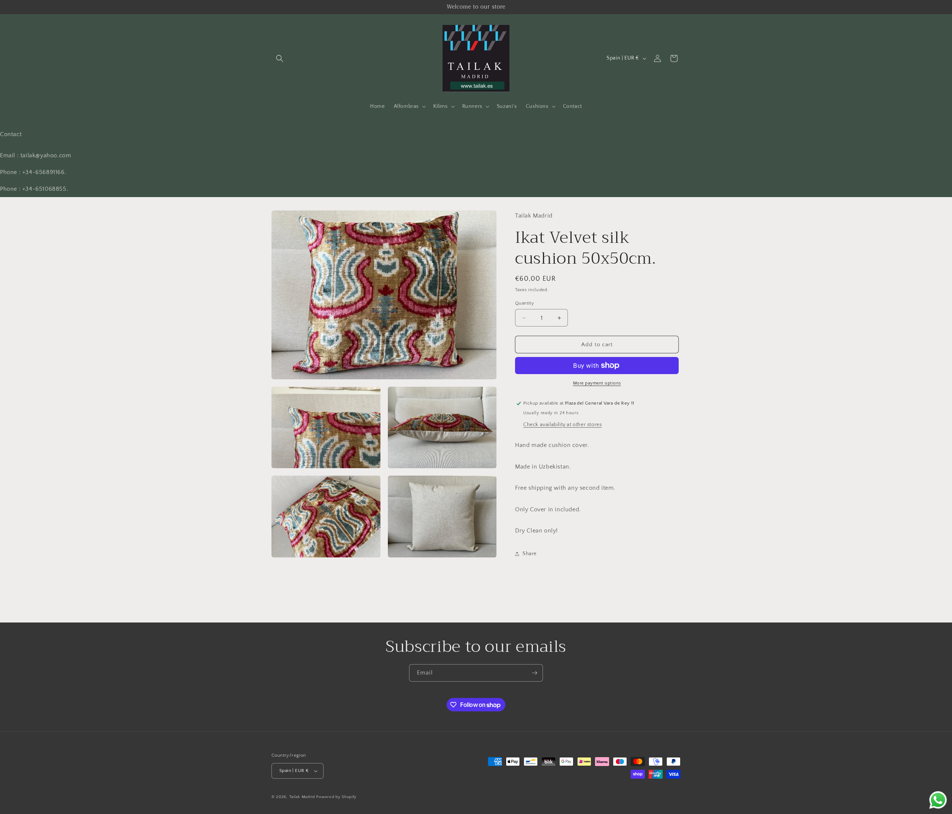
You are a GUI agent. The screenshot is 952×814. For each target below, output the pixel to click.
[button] (279, 58)
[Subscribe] (534, 673)
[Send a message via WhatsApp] (938, 800)
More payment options (597, 383)
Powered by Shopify (336, 797)
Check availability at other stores (562, 425)
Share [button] (529, 554)
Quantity (524, 303)
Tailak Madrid (302, 797)
